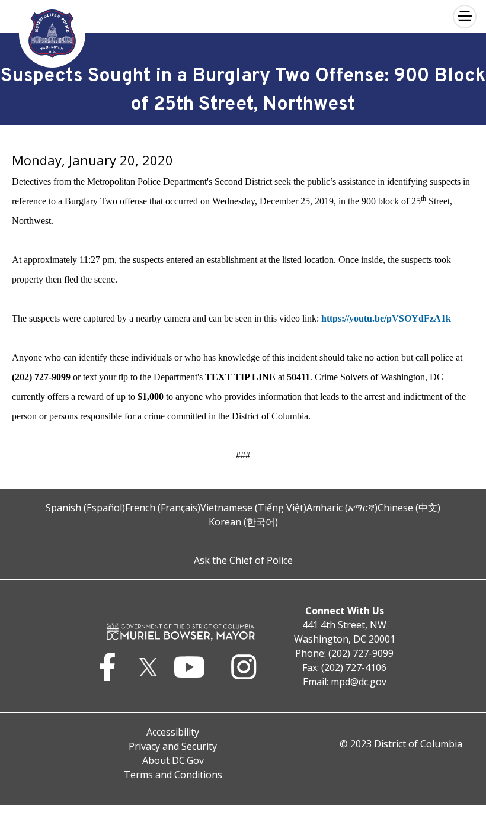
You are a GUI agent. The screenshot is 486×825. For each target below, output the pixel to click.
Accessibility (172, 732)
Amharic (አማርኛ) (342, 507)
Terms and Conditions (173, 774)
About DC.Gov (173, 760)
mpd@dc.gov (358, 681)
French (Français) (162, 507)
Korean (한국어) (243, 521)
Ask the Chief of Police (243, 560)
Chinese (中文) (409, 507)
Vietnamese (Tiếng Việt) (253, 507)
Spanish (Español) (85, 507)
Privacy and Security (173, 746)
